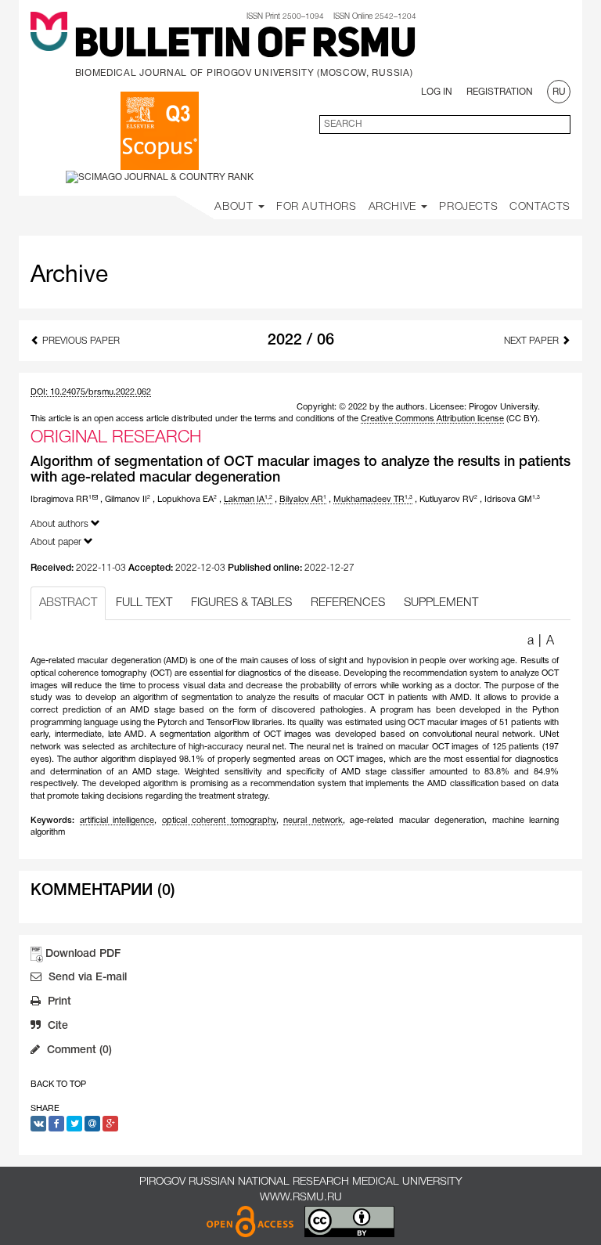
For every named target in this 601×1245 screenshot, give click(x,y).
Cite (56, 1026)
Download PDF (83, 954)
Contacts (539, 207)
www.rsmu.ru (301, 1198)
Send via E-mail (86, 978)
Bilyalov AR (302, 499)
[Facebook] (56, 1123)
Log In (436, 92)
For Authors (316, 207)
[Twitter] (74, 1123)
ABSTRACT (68, 602)
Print (58, 1002)
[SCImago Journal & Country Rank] (160, 176)
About (235, 207)
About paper (57, 542)
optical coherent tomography (219, 821)
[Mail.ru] (92, 1123)
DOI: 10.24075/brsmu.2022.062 (91, 392)
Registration (499, 92)
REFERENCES (348, 602)
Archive (394, 207)
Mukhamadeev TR (372, 499)
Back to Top (58, 1084)
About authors (61, 524)
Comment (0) (78, 1050)
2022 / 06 (301, 341)
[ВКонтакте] (38, 1123)
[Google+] (110, 1123)
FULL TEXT (144, 602)
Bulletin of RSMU (245, 46)
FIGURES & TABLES (241, 602)
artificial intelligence (117, 821)
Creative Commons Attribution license (432, 419)
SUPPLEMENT (441, 602)
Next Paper (532, 341)
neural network (313, 821)
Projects (468, 207)
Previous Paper (80, 341)
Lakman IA (248, 499)
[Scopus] (160, 131)
